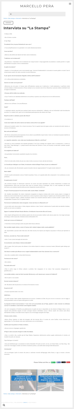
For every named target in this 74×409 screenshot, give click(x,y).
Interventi (18, 18)
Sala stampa (11, 18)
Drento (25, 402)
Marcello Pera (37, 6)
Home (5, 18)
